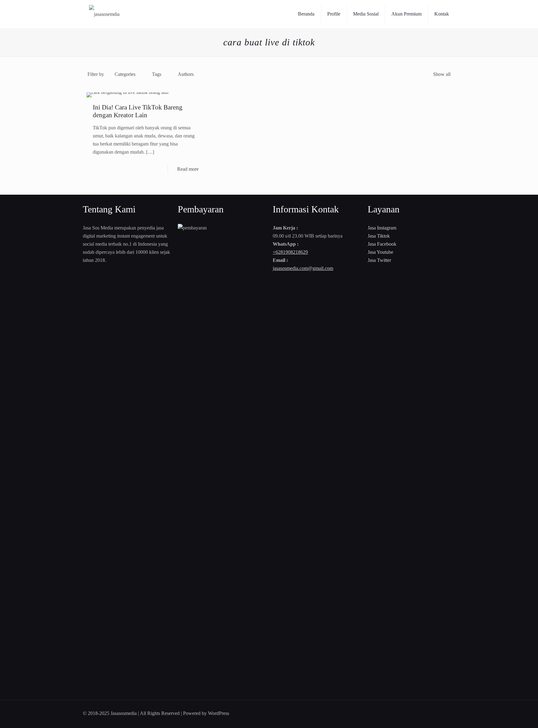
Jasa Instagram (382, 227)
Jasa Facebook (382, 244)
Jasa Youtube (380, 252)
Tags (156, 74)
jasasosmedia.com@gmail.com (303, 268)
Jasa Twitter (379, 260)
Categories (125, 74)
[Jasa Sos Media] (104, 14)
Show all (442, 74)
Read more (188, 169)
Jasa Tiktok (379, 236)
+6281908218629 (290, 252)
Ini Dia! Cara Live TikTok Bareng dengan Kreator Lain (137, 111)
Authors (186, 74)
